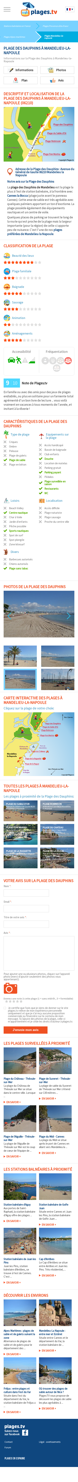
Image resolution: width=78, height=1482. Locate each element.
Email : (8, 901)
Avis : (7, 932)
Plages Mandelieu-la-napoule (53, 36)
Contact (9, 1441)
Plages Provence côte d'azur (55, 26)
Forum (8, 1447)
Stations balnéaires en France (17, 26)
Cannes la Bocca (17, 196)
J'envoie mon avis (25, 1030)
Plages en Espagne (15, 1458)
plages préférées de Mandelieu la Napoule (34, 232)
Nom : (7, 886)
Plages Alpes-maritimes (14, 36)
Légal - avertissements (49, 1441)
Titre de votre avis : (15, 917)
